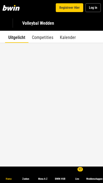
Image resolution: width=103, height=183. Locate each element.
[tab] (17, 37)
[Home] (12, 7)
